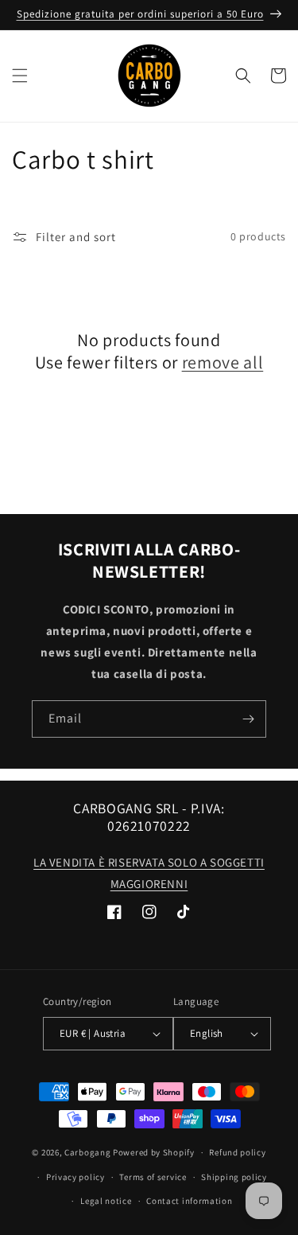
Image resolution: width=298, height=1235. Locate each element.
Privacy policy (75, 1176)
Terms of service (152, 1176)
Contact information (189, 1200)
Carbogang (87, 1152)
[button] (19, 75)
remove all (223, 362)
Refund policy (237, 1152)
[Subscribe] (247, 719)
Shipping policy (234, 1176)
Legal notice (105, 1200)
